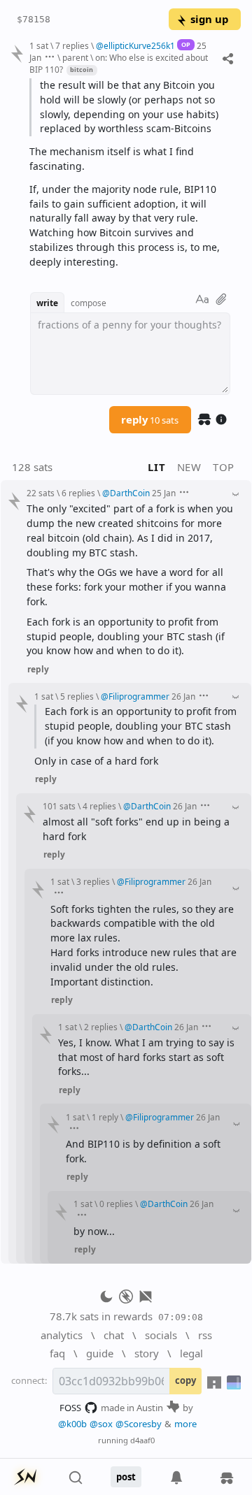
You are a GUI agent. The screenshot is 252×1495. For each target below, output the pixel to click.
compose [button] (88, 302)
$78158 (33, 19)
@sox (101, 1423)
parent (75, 57)
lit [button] (156, 467)
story (146, 1353)
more (185, 1423)
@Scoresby (138, 1423)
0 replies (116, 1203)
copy (185, 1380)
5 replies (77, 696)
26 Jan (183, 696)
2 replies (101, 1026)
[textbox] (129, 174)
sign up (209, 19)
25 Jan (164, 492)
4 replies (99, 805)
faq (57, 1353)
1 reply (105, 1116)
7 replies (72, 45)
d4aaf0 (142, 1440)
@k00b (72, 1423)
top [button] (223, 467)
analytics (62, 1335)
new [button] (189, 467)
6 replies (78, 492)
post (126, 1477)
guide (99, 1353)
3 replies (93, 881)
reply (149, 419)
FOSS (70, 1407)
